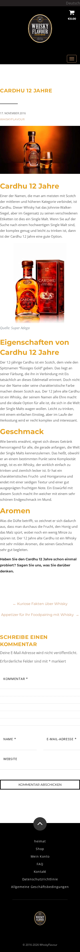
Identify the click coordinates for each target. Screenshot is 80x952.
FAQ (40, 864)
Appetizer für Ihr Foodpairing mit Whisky (40, 615)
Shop (40, 848)
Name (9, 739)
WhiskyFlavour (12, 119)
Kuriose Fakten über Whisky (40, 604)
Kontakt (40, 871)
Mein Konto (40, 856)
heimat (40, 841)
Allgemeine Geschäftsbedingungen (40, 886)
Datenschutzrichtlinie (40, 879)
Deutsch (73, 3)
